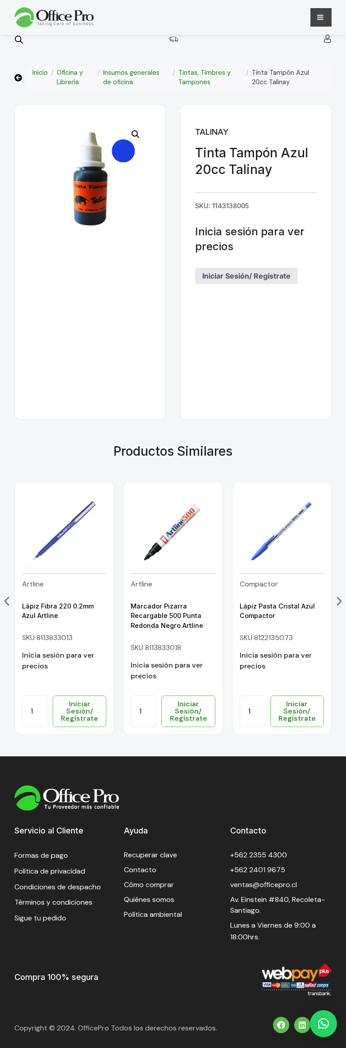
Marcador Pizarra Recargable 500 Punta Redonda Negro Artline (167, 615)
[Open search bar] (18, 39)
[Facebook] (281, 1025)
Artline (33, 584)
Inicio (40, 73)
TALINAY (211, 132)
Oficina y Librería (70, 78)
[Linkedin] (302, 1025)
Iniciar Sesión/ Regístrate (246, 275)
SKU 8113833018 (156, 647)
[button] (135, 134)
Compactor (259, 584)
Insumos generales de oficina (131, 78)
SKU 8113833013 (47, 637)
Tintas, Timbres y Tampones (204, 78)
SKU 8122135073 (266, 637)
